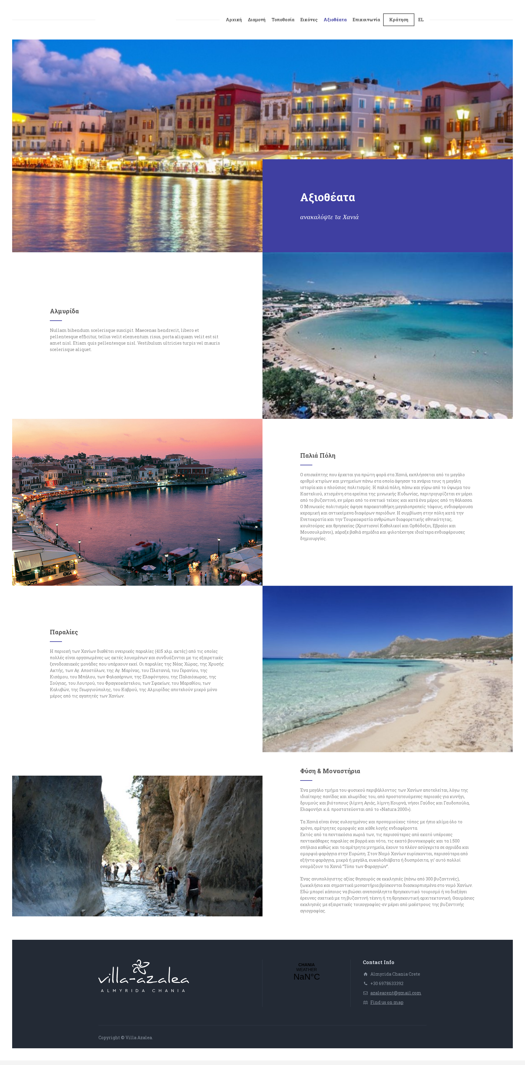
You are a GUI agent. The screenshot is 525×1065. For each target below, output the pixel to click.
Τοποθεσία (283, 19)
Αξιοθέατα (335, 19)
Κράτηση (398, 19)
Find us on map (386, 1002)
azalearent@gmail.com (395, 993)
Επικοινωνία (366, 19)
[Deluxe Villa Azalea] (135, 19)
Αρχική (234, 19)
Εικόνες (308, 19)
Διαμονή (257, 19)
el (421, 19)
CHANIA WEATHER (306, 972)
